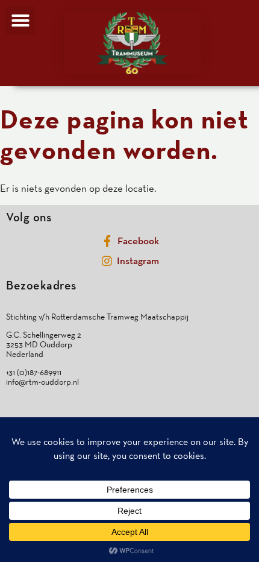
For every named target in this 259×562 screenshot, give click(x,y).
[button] (20, 20)
